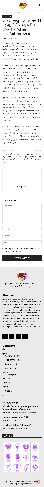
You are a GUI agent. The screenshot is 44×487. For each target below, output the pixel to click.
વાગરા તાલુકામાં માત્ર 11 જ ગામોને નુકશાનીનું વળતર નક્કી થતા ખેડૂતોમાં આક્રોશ (22, 27)
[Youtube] (25, 336)
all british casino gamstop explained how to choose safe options (21, 408)
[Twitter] (18, 336)
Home (4, 12)
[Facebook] (5, 336)
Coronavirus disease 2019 (15, 417)
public (5, 421)
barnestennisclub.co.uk (14, 413)
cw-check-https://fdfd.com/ (16, 424)
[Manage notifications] (38, 482)
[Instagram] (11, 336)
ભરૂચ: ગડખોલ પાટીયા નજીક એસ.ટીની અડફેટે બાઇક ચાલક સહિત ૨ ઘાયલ (11, 158)
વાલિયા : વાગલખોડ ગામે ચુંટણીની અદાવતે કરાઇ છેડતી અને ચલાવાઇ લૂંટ (33, 157)
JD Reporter (6, 38)
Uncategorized (14, 12)
